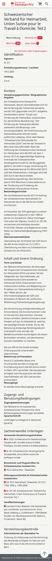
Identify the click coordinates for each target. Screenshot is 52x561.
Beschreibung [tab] (13, 37)
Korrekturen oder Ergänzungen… (31, 51)
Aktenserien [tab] (33, 37)
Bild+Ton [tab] (13, 43)
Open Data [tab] (31, 43)
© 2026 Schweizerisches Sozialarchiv (32, 557)
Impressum (7, 557)
